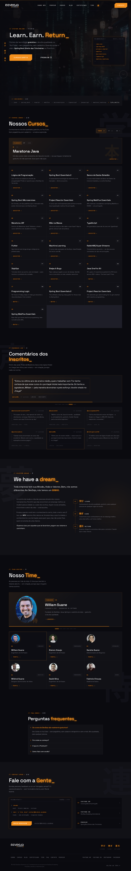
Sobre (13, 861)
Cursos (19, 861)
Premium (45, 57)
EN (118, 131)
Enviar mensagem (21, 826)
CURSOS (62, 5)
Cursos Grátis (21, 58)
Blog (26, 861)
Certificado (82, 5)
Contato (120, 5)
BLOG (71, 5)
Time (42, 861)
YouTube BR (86, 861)
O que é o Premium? (39, 749)
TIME (92, 5)
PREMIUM (53, 5)
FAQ (47, 861)
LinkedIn (51, 622)
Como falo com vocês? (41, 755)
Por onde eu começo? (40, 744)
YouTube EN (97, 861)
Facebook (116, 861)
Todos (101, 131)
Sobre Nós (42, 5)
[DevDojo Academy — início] (17, 848)
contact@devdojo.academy (43, 826)
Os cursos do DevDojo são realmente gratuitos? (50, 731)
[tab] (28, 421)
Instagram (107, 861)
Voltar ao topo (113, 869)
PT (110, 131)
